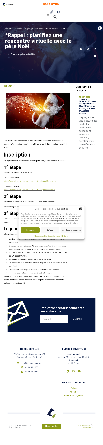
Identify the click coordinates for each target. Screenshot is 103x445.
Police (73, 388)
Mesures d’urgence (73, 395)
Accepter (30, 230)
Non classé (18, 29)
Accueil (8, 29)
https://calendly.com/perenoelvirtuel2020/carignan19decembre (30, 181)
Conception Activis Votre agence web (86, 426)
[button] (81, 209)
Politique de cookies (40, 236)
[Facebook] (67, 371)
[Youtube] (79, 371)
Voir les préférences (71, 230)
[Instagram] (73, 371)
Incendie (73, 392)
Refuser (50, 230)
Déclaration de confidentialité (58, 236)
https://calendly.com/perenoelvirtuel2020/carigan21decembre (29, 190)
